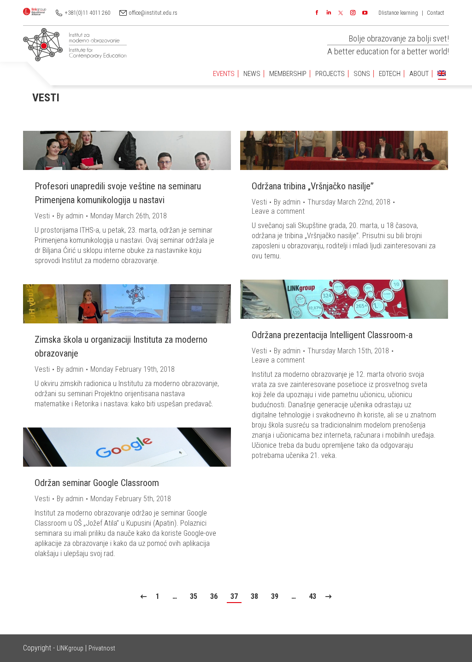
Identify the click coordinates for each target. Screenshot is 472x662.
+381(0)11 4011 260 (87, 13)
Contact (435, 13)
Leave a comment (278, 211)
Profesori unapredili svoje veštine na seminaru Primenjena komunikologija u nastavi (118, 193)
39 (274, 596)
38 (254, 596)
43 (312, 596)
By (70, 215)
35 (193, 596)
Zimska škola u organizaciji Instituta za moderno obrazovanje (121, 346)
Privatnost (101, 648)
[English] (441, 74)
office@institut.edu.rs (153, 13)
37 (234, 596)
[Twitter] (340, 13)
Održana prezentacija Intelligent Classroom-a (332, 334)
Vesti (42, 215)
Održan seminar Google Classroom (97, 482)
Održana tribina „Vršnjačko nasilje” (313, 186)
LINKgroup (70, 648)
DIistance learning (398, 13)
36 (214, 596)
